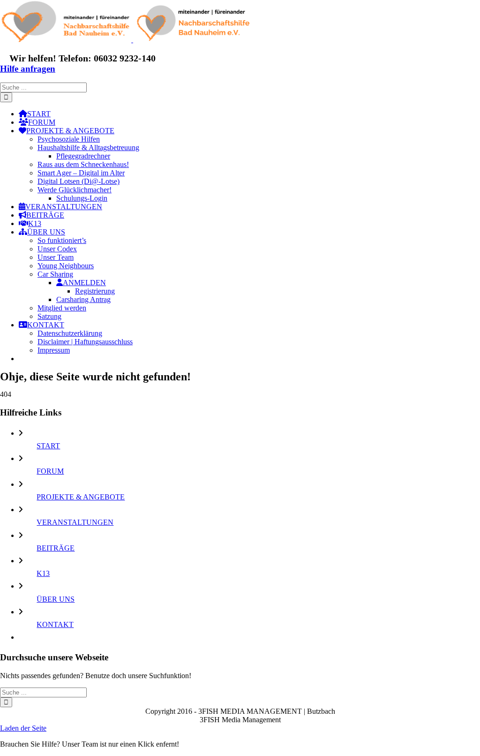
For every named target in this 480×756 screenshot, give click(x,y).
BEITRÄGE (56, 548)
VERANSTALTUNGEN (75, 522)
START (48, 446)
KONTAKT (55, 624)
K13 (43, 573)
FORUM (50, 471)
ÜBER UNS (56, 599)
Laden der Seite (23, 728)
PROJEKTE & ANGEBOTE (81, 497)
